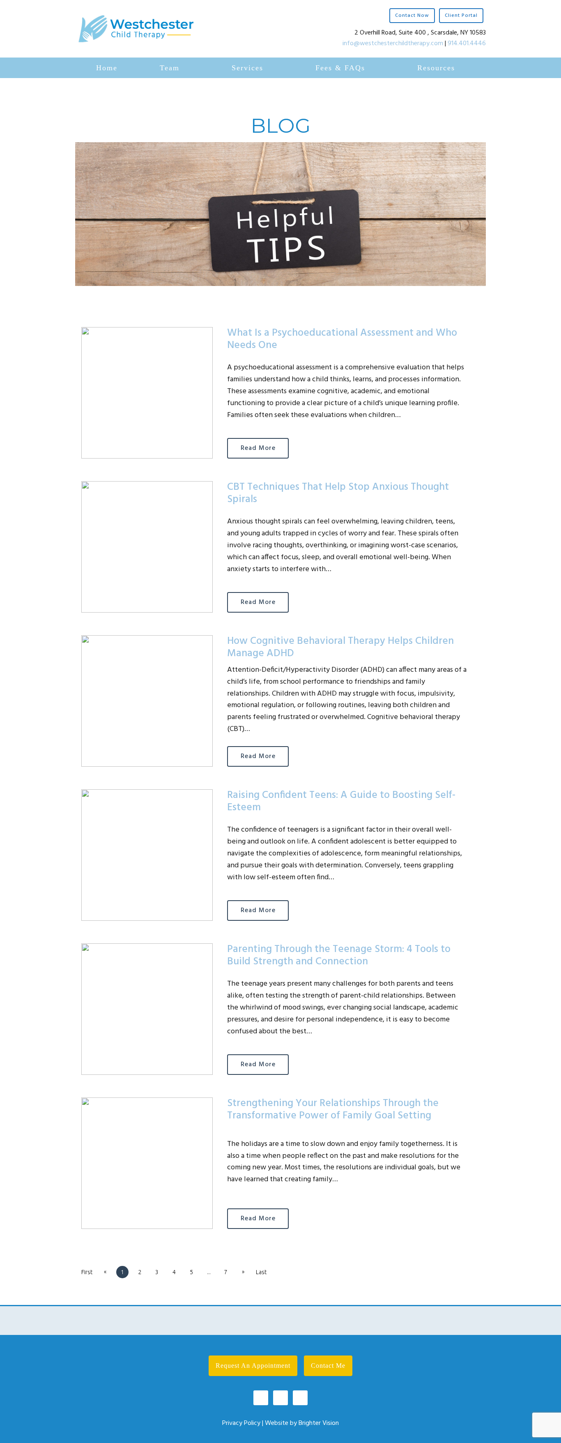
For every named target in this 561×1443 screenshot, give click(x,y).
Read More (258, 448)
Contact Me (328, 1365)
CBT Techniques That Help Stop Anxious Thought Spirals (338, 493)
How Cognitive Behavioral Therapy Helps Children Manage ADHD (340, 647)
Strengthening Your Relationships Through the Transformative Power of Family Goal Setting (333, 1109)
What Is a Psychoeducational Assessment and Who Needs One (342, 339)
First (86, 1272)
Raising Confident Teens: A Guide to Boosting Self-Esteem (341, 801)
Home (106, 68)
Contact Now (412, 16)
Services (247, 68)
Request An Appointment (253, 1365)
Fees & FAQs (340, 68)
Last (261, 1272)
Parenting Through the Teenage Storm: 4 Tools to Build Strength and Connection (339, 955)
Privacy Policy (241, 1423)
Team (169, 68)
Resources (436, 68)
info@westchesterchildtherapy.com (393, 43)
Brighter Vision (319, 1423)
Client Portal (461, 16)
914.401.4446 (467, 43)
